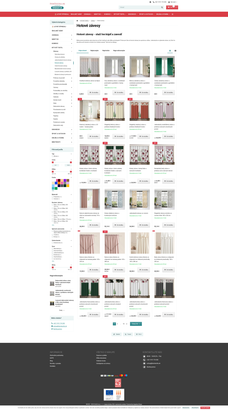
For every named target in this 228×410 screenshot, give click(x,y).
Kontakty (52, 366)
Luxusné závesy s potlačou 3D (63, 71)
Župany (55, 119)
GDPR (52, 358)
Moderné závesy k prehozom (63, 74)
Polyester (58, 196)
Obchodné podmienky (56, 355)
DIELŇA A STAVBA (162, 14)
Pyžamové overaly (59, 122)
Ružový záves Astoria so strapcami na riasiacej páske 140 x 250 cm (90, 259)
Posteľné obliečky (59, 81)
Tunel (56, 234)
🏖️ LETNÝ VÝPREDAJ (62, 14)
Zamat (57, 199)
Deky (54, 103)
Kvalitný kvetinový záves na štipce (90, 81)
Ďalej (60, 310)
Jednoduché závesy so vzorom (138, 213)
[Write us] (144, 366)
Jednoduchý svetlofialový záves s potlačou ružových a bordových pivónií (164, 127)
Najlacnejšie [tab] (94, 50)
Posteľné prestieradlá (60, 84)
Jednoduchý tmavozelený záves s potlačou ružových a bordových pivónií (90, 304)
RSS (113, 404)
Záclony (55, 87)
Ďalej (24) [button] (135, 324)
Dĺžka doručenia (101, 358)
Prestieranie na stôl (59, 109)
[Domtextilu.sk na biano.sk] (118, 383)
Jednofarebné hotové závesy (63, 60)
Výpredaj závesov (60, 54)
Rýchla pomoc (57, 329)
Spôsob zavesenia (58, 229)
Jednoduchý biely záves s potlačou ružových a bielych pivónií (112, 304)
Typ (53, 154)
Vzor (53, 246)
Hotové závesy (59, 63)
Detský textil (57, 100)
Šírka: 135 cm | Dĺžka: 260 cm (61, 209)
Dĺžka (53, 169)
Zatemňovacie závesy (61, 66)
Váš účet (173, 2)
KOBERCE (107, 14)
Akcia (56, 156)
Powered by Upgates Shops (134, 404)
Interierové (58, 242)
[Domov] (59, 6)
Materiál (54, 194)
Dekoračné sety (58, 125)
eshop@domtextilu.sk (60, 326)
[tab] (170, 50)
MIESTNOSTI (56, 142)
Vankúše (56, 97)
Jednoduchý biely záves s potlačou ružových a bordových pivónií (138, 304)
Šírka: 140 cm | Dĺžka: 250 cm (61, 221)
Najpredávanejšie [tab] (119, 50)
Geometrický (58, 250)
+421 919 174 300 (59, 323)
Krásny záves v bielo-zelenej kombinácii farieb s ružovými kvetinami (113, 171)
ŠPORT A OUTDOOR (146, 14)
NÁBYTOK (97, 14)
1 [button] (115, 324)
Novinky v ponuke (55, 363)
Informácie (56, 352)
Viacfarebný (58, 257)
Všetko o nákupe (105, 352)
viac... (53, 190)
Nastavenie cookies (120, 404)
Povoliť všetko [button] (205, 407)
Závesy (55, 51)
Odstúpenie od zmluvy (103, 363)
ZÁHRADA (87, 14)
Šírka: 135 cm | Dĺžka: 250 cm (61, 205)
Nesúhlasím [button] (195, 407)
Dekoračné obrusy (59, 106)
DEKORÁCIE (132, 14)
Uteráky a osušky (58, 94)
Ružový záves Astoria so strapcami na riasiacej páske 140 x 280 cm (114, 259)
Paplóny (55, 116)
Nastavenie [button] (186, 407)
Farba (54, 177)
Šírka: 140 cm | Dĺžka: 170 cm (62, 219)
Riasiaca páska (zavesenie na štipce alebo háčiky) (62, 231)
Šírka (53, 265)
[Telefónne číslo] (144, 359)
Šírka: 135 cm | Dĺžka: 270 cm (61, 212)
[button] (176, 7)
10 (123, 324)
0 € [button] (172, 7)
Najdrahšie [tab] (106, 50)
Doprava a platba (101, 355)
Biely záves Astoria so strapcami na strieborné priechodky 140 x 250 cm (164, 259)
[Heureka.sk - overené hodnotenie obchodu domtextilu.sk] (110, 383)
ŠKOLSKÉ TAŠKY (76, 14)
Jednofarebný (59, 252)
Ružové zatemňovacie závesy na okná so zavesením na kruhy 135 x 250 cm (90, 215)
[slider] (53, 162)
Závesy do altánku (60, 57)
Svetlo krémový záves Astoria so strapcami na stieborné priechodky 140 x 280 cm (139, 259)
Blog (51, 361)
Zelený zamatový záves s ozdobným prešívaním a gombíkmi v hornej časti (164, 83)
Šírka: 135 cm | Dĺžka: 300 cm (61, 216)
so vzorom (57, 259)
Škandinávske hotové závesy (63, 68)
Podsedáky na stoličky (60, 90)
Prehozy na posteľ (59, 78)
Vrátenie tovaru (101, 361)
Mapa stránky (108, 404)
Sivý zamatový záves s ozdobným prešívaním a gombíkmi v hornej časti (114, 83)
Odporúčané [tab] (82, 50)
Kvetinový (57, 254)
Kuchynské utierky (59, 112)
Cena (53, 160)
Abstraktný (57, 248)
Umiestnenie (56, 240)
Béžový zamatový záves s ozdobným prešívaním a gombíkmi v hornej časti (139, 83)
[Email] (150, 2)
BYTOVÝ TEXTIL (119, 14)
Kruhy (57, 236)
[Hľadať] (162, 7)
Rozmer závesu (57, 202)
